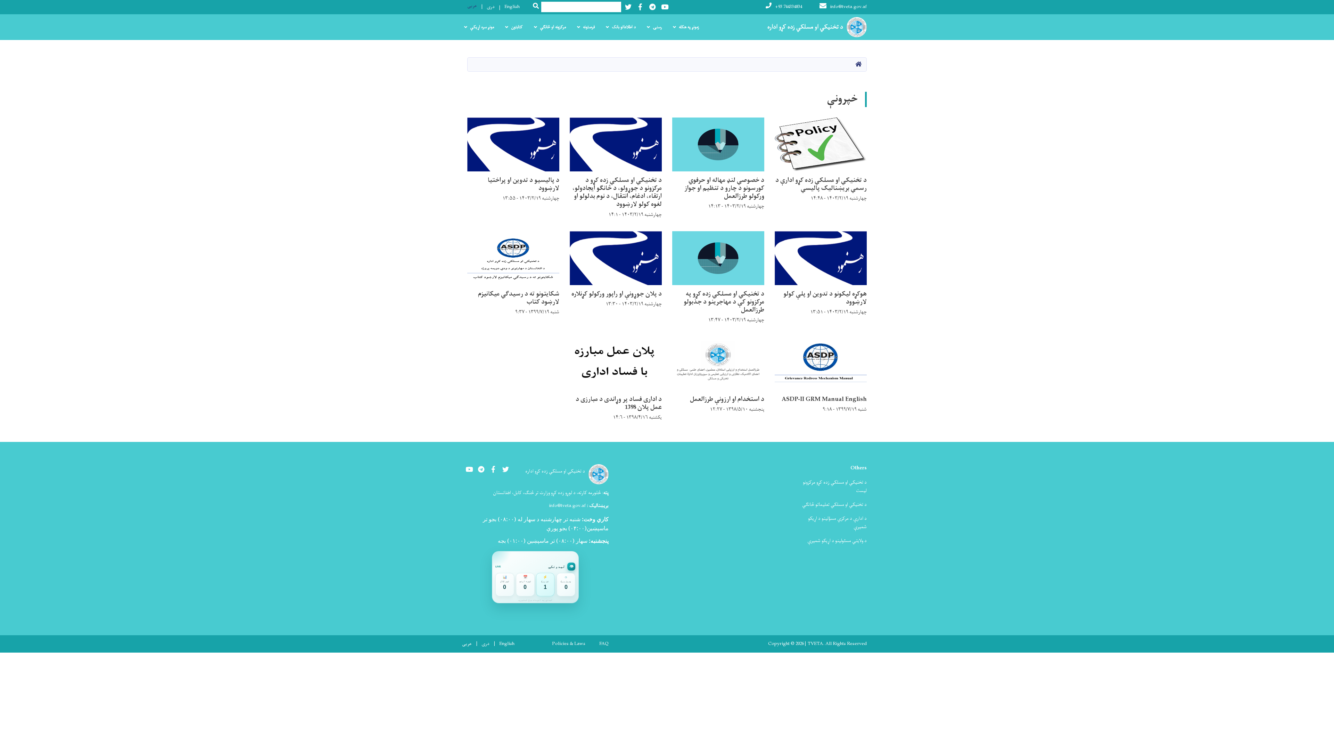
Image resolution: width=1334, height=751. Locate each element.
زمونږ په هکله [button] (689, 27)
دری (491, 6)
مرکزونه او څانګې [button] (553, 27)
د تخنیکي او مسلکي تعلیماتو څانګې (834, 504)
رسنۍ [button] (657, 27)
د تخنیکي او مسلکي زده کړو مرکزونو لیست (835, 486)
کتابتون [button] (517, 27)
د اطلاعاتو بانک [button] (624, 27)
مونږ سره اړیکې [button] (482, 27)
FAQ (604, 644)
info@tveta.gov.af (848, 6)
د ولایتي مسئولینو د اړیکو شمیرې (837, 540)
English (512, 6)
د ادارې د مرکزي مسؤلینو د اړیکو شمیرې (837, 522)
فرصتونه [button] (589, 27)
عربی (472, 5)
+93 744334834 (788, 6)
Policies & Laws (568, 644)
